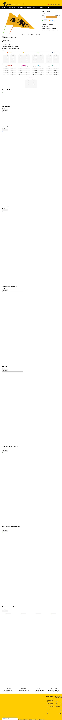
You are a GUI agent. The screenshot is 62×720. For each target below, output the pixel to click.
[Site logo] (6, 4)
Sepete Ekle (49, 17)
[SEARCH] (22, 4)
